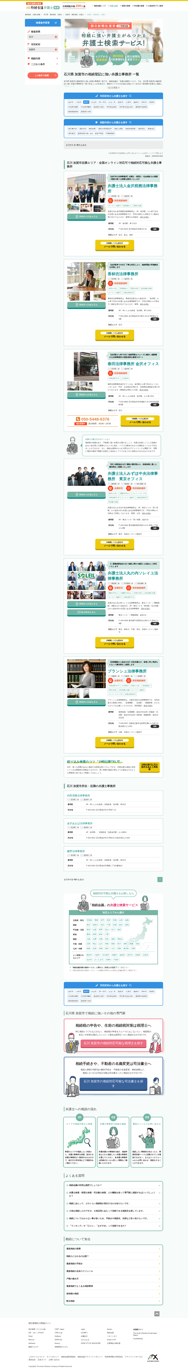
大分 (113, 948)
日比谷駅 (140, 583)
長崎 (100, 948)
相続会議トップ (100, 6)
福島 (127, 920)
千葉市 (116, 960)
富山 (107, 929)
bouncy (57, 1343)
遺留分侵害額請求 (105, 129)
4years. (110, 1329)
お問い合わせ (54, 1360)
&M (30, 1333)
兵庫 (94, 939)
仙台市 (89, 960)
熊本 (107, 948)
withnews (32, 1343)
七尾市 (128, 102)
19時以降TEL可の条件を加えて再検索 (149, 766)
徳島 (125, 944)
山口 (100, 944)
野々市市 (102, 102)
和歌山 (120, 939)
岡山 (94, 944)
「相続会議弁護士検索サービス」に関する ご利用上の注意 (93, 967)
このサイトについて (37, 1357)
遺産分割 (82, 129)
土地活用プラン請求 (155, 6)
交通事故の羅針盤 (113, 1343)
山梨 (94, 929)
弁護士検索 (114, 6)
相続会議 (110, 1333)
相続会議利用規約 (68, 1357)
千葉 (108, 925)
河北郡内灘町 (73, 107)
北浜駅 (140, 676)
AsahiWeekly (138, 1339)
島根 (113, 944)
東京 (88, 925)
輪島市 (136, 102)
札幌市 (114, 955)
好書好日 (84, 1336)
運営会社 (32, 1360)
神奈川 (95, 925)
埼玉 (102, 925)
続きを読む (144, 217)
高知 (137, 944)
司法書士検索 (139, 6)
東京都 (114, 484)
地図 (154, 229)
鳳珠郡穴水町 (86, 112)
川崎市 (108, 960)
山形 (121, 920)
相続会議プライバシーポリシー (90, 1357)
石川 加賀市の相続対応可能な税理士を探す (113, 1043)
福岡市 (122, 955)
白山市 (93, 102)
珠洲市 (151, 102)
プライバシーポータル (134, 1357)
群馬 (127, 925)
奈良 (107, 939)
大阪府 (114, 676)
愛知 (88, 934)
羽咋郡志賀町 (112, 107)
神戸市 (130, 955)
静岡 (94, 934)
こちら (120, 970)
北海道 (89, 920)
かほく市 (112, 102)
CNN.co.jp (58, 1333)
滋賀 (113, 939)
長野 (100, 929)
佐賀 (94, 948)
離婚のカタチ (33, 1347)
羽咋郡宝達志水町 (126, 107)
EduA (31, 1336)
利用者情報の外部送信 (114, 1357)
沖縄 (133, 948)
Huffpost (58, 1336)
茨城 (114, 925)
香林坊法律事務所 (123, 274)
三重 (107, 934)
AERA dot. (59, 1340)
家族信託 (151, 129)
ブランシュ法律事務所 (127, 671)
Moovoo (31, 1340)
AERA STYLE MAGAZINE (91, 1343)
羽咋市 (144, 102)
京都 (100, 939)
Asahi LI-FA (111, 1340)
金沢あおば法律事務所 (80, 823)
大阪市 (127, 676)
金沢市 (70, 102)
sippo (83, 1329)
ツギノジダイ (112, 1336)
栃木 (121, 925)
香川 (119, 944)
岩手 (102, 920)
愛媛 (131, 944)
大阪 (88, 939)
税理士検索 (126, 6)
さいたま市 (99, 960)
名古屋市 (105, 955)
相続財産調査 (131, 129)
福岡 (88, 948)
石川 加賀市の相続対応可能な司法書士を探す (113, 1084)
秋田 (108, 920)
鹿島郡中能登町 (141, 107)
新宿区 (127, 484)
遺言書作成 (72, 129)
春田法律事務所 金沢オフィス (133, 364)
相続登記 (141, 129)
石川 (113, 929)
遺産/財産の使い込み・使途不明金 (90, 133)
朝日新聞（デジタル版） (38, 1329)
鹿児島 (126, 948)
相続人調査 (118, 129)
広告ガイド (42, 1360)
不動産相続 (110, 133)
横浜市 (89, 955)
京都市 (137, 955)
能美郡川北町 (99, 107)
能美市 (120, 102)
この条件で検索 (42, 75)
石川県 (114, 196)
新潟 (88, 929)
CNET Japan (59, 1329)
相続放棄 (92, 129)
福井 (119, 929)
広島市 (145, 955)
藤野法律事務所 (76, 851)
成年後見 (71, 133)
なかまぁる (85, 1340)
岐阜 (100, 934)
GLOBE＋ (84, 1333)
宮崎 (119, 948)
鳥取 (107, 944)
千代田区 (127, 583)
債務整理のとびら (61, 1347)
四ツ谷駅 (140, 484)
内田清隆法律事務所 (78, 795)
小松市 (78, 102)
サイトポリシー (53, 1357)
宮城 (114, 920)
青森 (96, 920)
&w (34, 1333)
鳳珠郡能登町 (73, 112)
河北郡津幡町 (86, 107)
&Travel (40, 1333)
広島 (88, 944)
